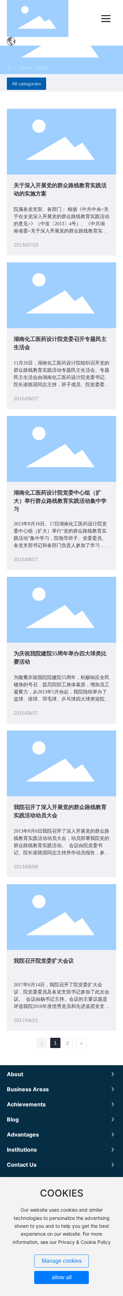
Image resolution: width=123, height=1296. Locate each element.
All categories (26, 83)
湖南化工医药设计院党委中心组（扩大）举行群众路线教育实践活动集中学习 (60, 501)
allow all (62, 1277)
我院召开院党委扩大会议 (44, 961)
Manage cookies (62, 1261)
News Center (33, 67)
